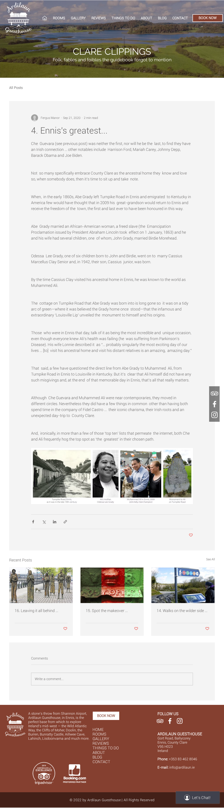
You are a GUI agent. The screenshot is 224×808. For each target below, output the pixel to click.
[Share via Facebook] (33, 522)
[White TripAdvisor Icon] (160, 721)
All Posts (16, 88)
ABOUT (99, 752)
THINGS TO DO (106, 748)
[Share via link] (65, 522)
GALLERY (101, 738)
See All (210, 559)
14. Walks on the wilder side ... (182, 610)
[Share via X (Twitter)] (44, 522)
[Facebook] (214, 404)
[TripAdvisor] (214, 393)
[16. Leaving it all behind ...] (41, 585)
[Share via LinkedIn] (54, 522)
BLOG (97, 757)
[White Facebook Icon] (170, 721)
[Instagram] (214, 415)
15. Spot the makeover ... (107, 610)
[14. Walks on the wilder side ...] (183, 585)
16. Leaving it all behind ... (36, 610)
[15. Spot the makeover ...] (112, 585)
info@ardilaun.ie (182, 767)
